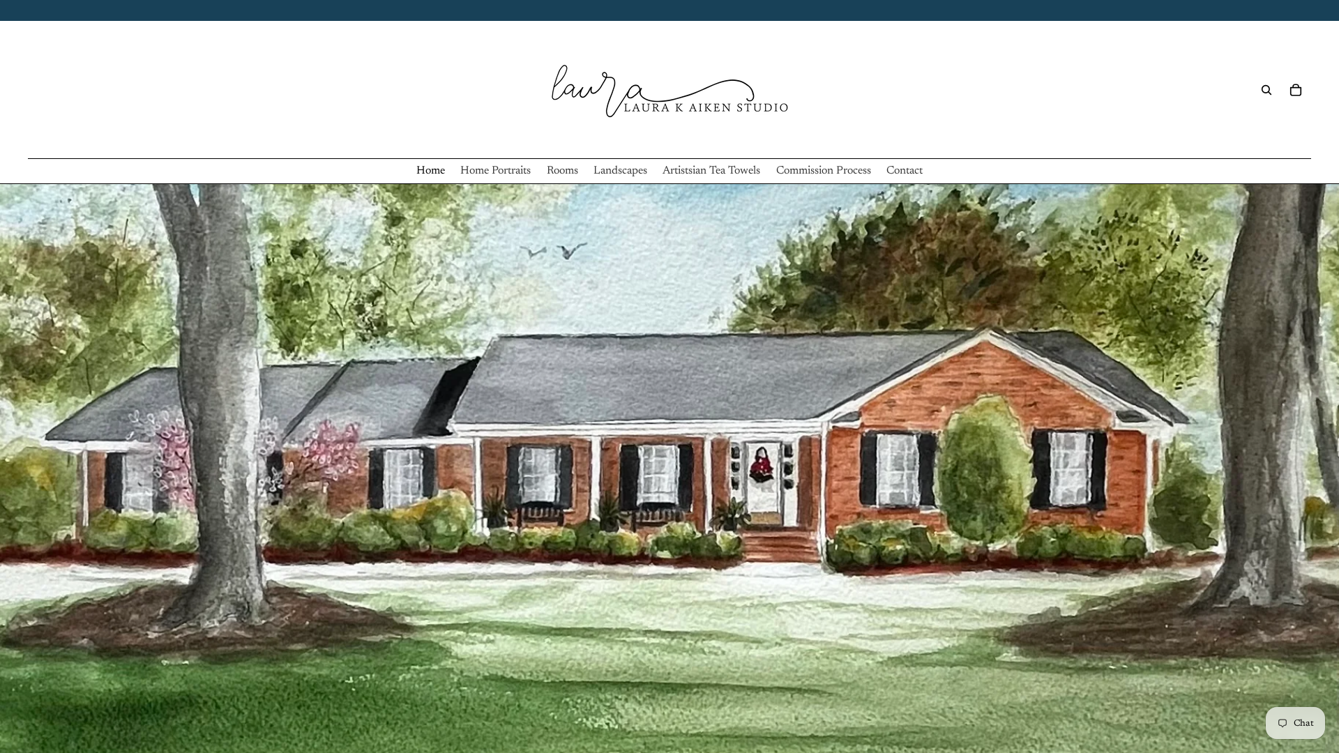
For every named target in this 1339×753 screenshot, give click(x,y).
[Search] (1266, 90)
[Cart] (1295, 90)
